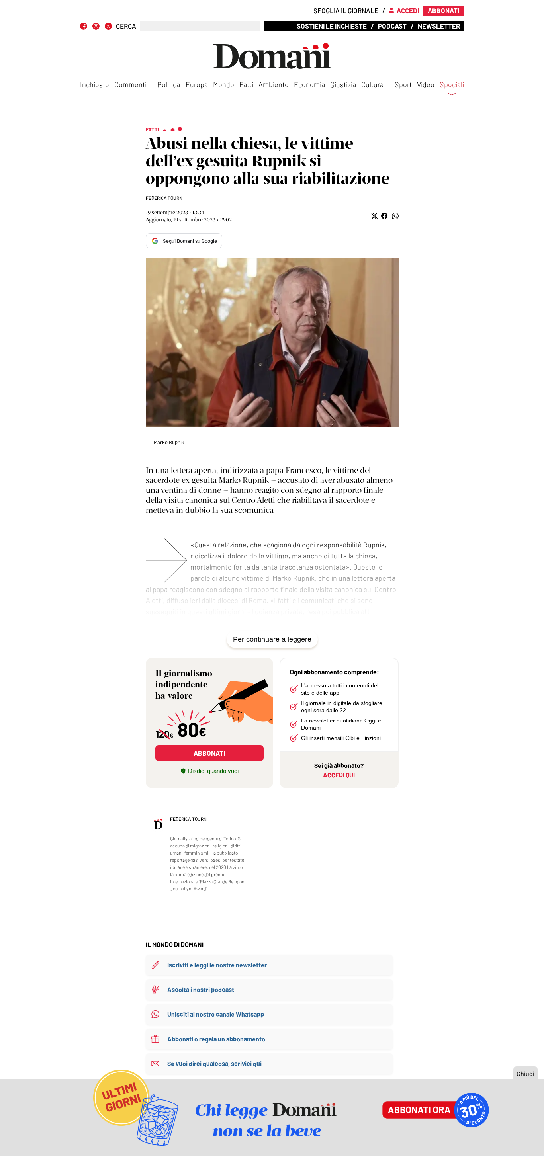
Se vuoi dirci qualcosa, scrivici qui (214, 1063)
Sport (403, 84)
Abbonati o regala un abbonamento (216, 1039)
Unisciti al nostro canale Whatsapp (215, 1014)
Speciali (452, 85)
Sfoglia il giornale (345, 10)
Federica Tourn (164, 198)
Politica (168, 84)
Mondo (223, 84)
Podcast (392, 26)
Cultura (372, 84)
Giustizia (343, 84)
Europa (197, 84)
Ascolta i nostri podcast (200, 989)
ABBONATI (209, 753)
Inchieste (94, 84)
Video (425, 84)
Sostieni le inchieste (332, 26)
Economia (309, 84)
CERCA (126, 26)
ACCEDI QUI (339, 775)
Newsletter (439, 26)
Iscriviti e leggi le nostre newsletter (217, 965)
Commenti (130, 84)
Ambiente (273, 84)
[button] (373, 216)
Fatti (246, 84)
